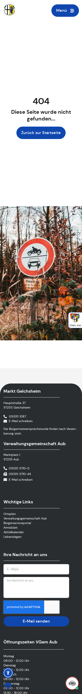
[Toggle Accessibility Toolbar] (8, 673)
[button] (8, 686)
